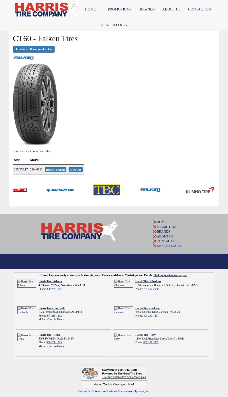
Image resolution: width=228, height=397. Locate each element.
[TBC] (97, 189)
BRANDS (147, 9)
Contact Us (199, 9)
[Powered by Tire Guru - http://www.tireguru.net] (90, 373)
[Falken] (141, 189)
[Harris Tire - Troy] (123, 336)
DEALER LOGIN (114, 25)
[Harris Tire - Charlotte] (123, 283)
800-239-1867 (151, 315)
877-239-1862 (54, 315)
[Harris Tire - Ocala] (26, 336)
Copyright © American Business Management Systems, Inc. (114, 391)
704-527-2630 (151, 289)
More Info (75, 169)
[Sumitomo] (50, 189)
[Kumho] (191, 189)
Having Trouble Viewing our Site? (114, 384)
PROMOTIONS (119, 9)
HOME (90, 9)
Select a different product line (35, 49)
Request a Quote (55, 169)
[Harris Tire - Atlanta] (26, 283)
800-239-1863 (151, 342)
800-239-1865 (54, 342)
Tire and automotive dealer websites (124, 375)
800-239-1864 (54, 289)
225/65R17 (21, 169)
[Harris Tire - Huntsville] (26, 310)
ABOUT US (171, 9)
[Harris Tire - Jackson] (123, 310)
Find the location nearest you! (170, 275)
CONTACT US (167, 241)
